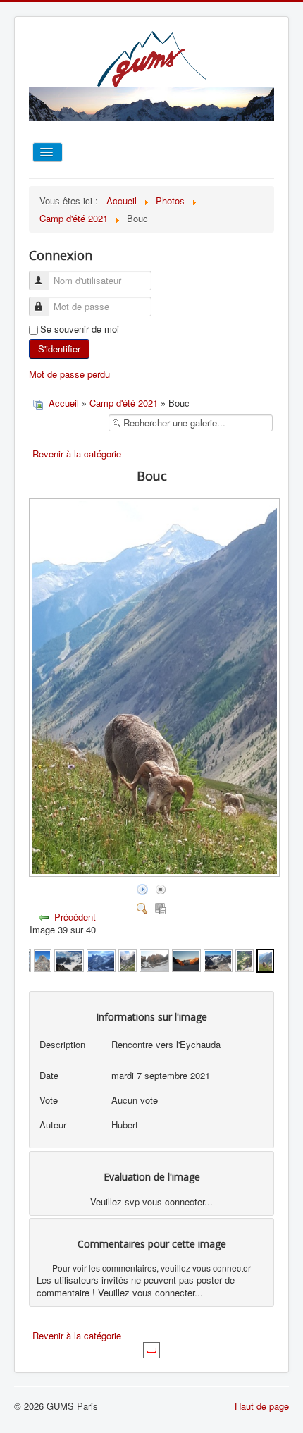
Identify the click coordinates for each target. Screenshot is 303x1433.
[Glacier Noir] (127, 959)
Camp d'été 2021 (123, 403)
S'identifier (59, 348)
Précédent (75, 916)
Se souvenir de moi (79, 329)
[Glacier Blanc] (101, 959)
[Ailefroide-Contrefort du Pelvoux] (244, 959)
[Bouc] (264, 959)
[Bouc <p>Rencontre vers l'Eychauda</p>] (156, 873)
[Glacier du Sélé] (218, 959)
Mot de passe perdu (69, 374)
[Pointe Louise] (43, 959)
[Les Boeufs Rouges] (186, 959)
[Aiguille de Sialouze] (154, 959)
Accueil (64, 403)
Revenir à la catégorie (76, 453)
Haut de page (262, 1406)
